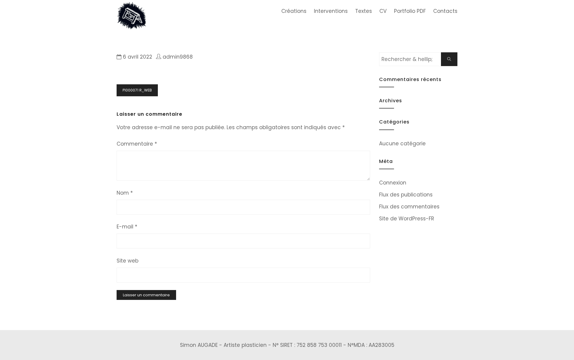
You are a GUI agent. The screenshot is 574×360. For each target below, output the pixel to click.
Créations (293, 11)
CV (383, 11)
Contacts (445, 11)
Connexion (392, 182)
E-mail (127, 226)
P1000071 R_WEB (137, 90)
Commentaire (137, 143)
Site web (127, 260)
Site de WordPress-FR (406, 218)
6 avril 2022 (137, 56)
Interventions (331, 11)
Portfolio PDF (410, 11)
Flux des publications (406, 194)
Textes (363, 11)
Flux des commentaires (409, 206)
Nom (125, 192)
